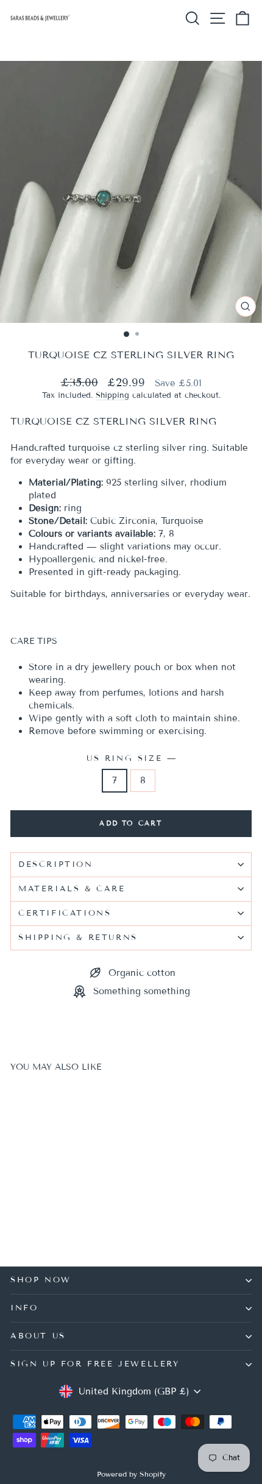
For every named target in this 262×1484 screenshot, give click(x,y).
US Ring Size (131, 758)
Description (55, 864)
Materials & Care (72, 889)
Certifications (64, 913)
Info (24, 1308)
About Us (38, 1336)
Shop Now (40, 1280)
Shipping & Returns (78, 937)
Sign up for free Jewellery (95, 1364)
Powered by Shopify (131, 1474)
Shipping (112, 395)
